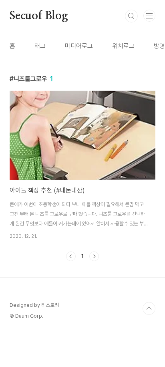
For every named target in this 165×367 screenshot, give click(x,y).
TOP (149, 308)
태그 (40, 46)
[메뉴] (149, 16)
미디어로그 (79, 46)
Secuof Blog (39, 16)
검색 (131, 16)
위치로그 (123, 46)
